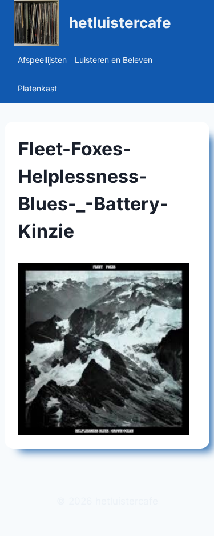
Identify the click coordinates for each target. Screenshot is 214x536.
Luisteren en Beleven (113, 60)
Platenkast (37, 88)
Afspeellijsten (42, 60)
